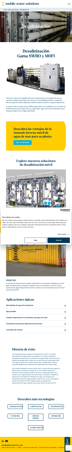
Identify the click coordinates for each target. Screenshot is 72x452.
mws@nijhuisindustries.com (11, 445)
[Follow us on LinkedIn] (2, 441)
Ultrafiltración (36, 428)
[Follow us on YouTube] (6, 441)
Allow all (59, 240)
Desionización (57, 406)
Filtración (15, 416)
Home (5, 10)
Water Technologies (13, 10)
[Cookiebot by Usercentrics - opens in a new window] (61, 210)
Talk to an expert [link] (23, 142)
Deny (35, 240)
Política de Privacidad (8, 447)
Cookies (19, 447)
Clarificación (35, 406)
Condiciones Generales (30, 447)
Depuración (56, 416)
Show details (62, 234)
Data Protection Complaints (48, 447)
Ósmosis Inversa (35, 417)
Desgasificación (16, 406)
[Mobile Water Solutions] (20, 4)
